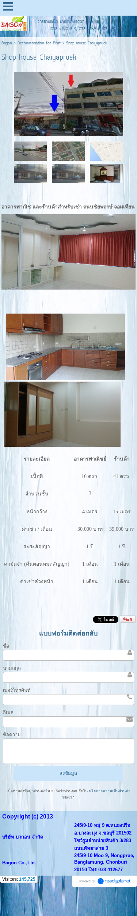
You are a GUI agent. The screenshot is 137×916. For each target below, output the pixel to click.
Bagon (6, 43)
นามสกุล (12, 668)
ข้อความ (12, 734)
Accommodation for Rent (39, 43)
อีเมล (8, 712)
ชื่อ (6, 646)
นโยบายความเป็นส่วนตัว (109, 791)
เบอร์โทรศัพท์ (17, 690)
